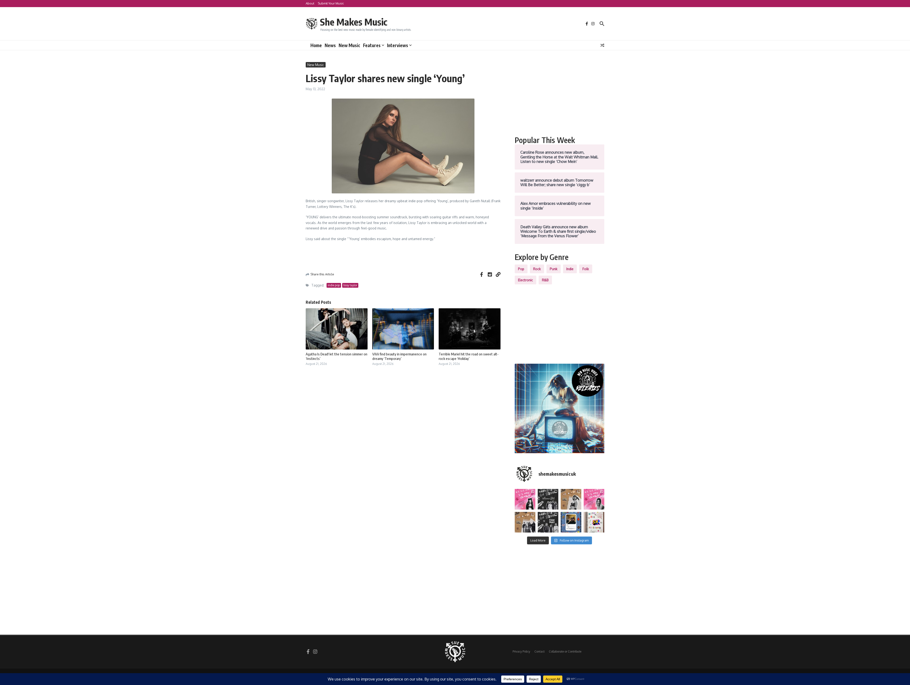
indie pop (334, 285)
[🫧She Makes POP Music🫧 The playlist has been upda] (525, 499)
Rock (537, 269)
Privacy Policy (521, 651)
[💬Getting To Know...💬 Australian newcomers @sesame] (548, 499)
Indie (569, 269)
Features (372, 45)
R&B (545, 280)
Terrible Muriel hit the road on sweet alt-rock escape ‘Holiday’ (469, 356)
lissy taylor (350, 285)
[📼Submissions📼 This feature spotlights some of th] (571, 499)
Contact (539, 651)
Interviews (397, 45)
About (310, 3)
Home (316, 45)
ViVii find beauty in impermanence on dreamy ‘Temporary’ (399, 356)
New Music (349, 45)
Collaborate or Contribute (565, 651)
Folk (585, 269)
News (330, 45)
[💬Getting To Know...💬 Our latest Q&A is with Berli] (548, 522)
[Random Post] (602, 45)
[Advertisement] (559, 95)
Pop (521, 269)
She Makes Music (353, 22)
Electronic (525, 280)
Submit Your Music (331, 3)
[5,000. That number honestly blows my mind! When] (594, 522)
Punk (553, 269)
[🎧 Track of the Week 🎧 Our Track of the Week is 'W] (571, 522)
